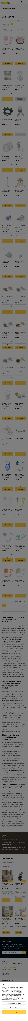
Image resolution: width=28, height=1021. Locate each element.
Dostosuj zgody (14, 1007)
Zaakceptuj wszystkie (14, 1012)
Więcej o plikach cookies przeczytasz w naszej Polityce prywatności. (12, 999)
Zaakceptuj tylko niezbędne (14, 1003)
